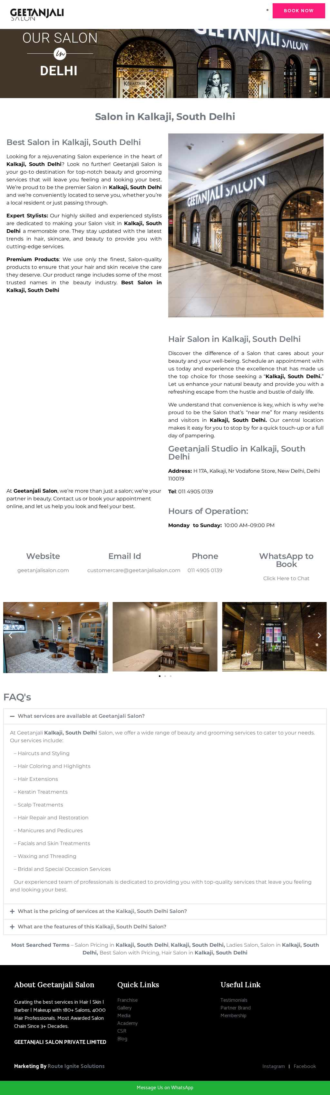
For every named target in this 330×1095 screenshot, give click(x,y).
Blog (122, 1039)
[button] (10, 635)
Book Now (299, 11)
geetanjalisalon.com (43, 570)
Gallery (124, 1008)
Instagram (273, 1066)
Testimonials (234, 1000)
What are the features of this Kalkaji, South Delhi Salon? (92, 927)
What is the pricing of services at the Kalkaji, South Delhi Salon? (102, 911)
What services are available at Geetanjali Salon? (81, 716)
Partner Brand (235, 1008)
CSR (121, 1031)
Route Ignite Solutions (76, 1066)
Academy (127, 1023)
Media (124, 1015)
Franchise (127, 1000)
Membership (233, 1015)
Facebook (305, 1066)
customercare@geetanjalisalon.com (133, 570)
